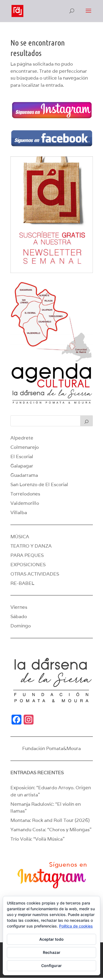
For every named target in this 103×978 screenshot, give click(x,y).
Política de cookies (76, 926)
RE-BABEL (22, 583)
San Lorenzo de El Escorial (39, 484)
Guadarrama (24, 475)
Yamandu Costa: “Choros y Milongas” (50, 830)
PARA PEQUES (27, 555)
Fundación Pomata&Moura (51, 748)
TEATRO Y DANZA (31, 546)
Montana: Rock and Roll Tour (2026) (50, 820)
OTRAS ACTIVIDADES (34, 574)
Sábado (18, 616)
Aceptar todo (51, 939)
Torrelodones (25, 494)
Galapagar (21, 466)
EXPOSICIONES (28, 565)
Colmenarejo (24, 447)
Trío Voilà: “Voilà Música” (37, 839)
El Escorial (21, 456)
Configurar (51, 965)
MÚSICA (19, 537)
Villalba (18, 512)
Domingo (20, 626)
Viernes (18, 607)
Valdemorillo (24, 503)
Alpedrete (21, 438)
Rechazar (51, 952)
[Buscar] (86, 420)
